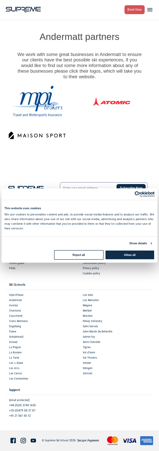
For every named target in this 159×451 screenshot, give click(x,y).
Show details (138, 243)
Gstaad (13, 342)
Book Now (134, 9)
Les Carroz (15, 373)
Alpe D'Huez (16, 294)
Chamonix (15, 310)
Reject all (79, 254)
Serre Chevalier (91, 342)
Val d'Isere (89, 352)
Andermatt (15, 300)
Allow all (130, 254)
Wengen (87, 368)
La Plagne (15, 347)
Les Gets (88, 294)
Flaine (12, 331)
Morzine (87, 315)
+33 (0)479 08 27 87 (22, 410)
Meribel (87, 310)
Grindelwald (16, 336)
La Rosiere (15, 352)
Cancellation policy (94, 263)
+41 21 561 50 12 (20, 415)
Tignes (87, 347)
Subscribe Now (131, 188)
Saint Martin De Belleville (97, 331)
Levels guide (16, 263)
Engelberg (15, 326)
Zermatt (87, 373)
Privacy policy (91, 268)
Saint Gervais (90, 326)
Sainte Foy (89, 336)
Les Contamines (18, 378)
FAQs (12, 268)
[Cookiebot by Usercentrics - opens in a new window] (138, 194)
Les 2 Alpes (16, 362)
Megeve (87, 305)
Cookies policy (91, 273)
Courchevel (15, 315)
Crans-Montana (18, 321)
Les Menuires (91, 300)
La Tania (14, 357)
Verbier (87, 362)
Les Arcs (14, 368)
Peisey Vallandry (92, 321)
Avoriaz (13, 305)
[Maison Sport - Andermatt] (37, 135)
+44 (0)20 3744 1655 (22, 405)
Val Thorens (90, 357)
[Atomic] (111, 101)
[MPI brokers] (37, 101)
